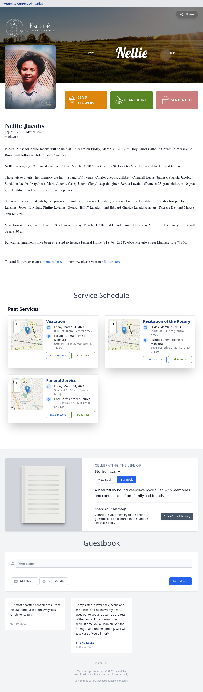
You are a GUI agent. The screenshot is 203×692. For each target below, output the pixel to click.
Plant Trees (83, 355)
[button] (27, 330)
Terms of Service (112, 674)
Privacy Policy (90, 674)
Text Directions (58, 355)
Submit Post (180, 581)
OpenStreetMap (106, 680)
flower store (112, 261)
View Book (104, 479)
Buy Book (127, 479)
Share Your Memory (177, 516)
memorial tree (53, 261)
